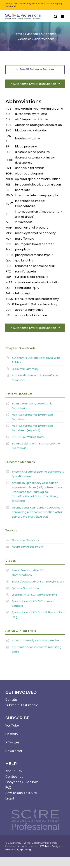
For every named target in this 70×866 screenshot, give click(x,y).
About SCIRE (14, 771)
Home (17, 34)
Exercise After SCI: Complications (34, 595)
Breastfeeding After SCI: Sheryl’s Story (38, 581)
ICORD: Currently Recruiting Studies (36, 640)
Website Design (50, 846)
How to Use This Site (21, 793)
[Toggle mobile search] (55, 16)
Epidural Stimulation (25, 588)
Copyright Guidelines (22, 782)
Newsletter (13, 751)
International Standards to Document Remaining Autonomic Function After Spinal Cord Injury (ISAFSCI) (38, 512)
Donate (11, 700)
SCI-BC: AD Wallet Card (28, 437)
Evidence (31, 34)
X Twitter (12, 742)
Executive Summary (25, 369)
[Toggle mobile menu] (63, 16)
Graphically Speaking (18, 849)
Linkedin (11, 734)
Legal (9, 798)
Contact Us (14, 777)
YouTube (12, 725)
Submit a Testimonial (22, 705)
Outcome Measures (25, 540)
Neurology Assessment (27, 547)
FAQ (8, 787)
